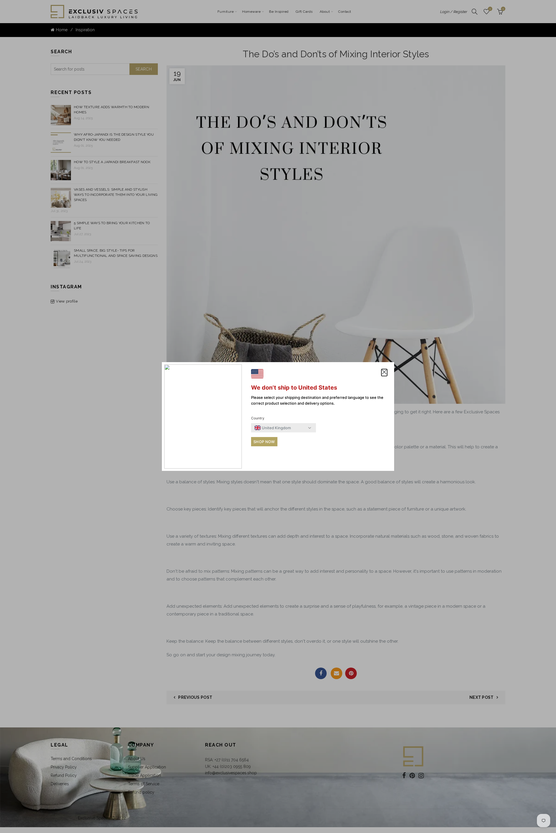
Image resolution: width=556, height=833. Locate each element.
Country (257, 418)
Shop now (264, 441)
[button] (384, 372)
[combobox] (273, 428)
